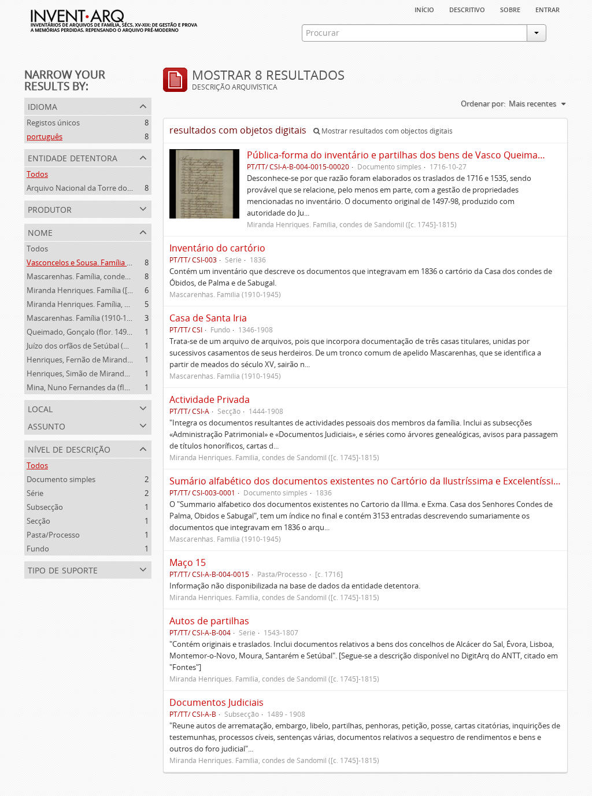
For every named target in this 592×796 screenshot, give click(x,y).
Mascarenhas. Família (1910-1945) (84, 318)
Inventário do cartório (217, 248)
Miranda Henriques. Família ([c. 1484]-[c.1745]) (105, 290)
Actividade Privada (209, 399)
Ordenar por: (483, 103)
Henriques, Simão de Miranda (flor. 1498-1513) (106, 373)
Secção (38, 521)
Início (424, 8)
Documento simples (61, 479)
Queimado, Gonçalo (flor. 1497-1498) (89, 332)
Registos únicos (53, 122)
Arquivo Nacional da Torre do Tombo (90, 188)
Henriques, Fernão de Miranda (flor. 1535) (98, 359)
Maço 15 (187, 562)
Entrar (547, 8)
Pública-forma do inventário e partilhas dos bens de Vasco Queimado (398, 155)
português (44, 136)
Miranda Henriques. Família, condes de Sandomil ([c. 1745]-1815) (136, 304)
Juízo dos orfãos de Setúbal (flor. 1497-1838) (101, 345)
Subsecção (45, 507)
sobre (510, 8)
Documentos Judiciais (216, 702)
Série (35, 493)
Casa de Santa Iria (208, 318)
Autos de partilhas (209, 620)
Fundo (38, 548)
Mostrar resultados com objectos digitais (386, 131)
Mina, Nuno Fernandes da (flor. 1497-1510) (99, 387)
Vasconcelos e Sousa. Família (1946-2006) (96, 262)
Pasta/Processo (53, 535)
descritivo (467, 8)
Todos (37, 174)
